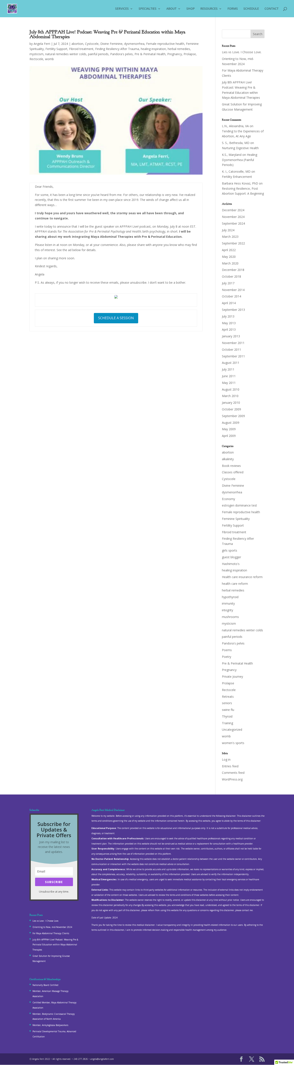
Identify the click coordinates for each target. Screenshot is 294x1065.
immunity (228, 603)
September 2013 (233, 310)
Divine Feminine (111, 44)
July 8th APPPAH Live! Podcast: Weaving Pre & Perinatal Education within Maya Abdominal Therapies (55, 944)
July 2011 (228, 369)
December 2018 (233, 270)
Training (227, 723)
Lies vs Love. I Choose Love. (242, 52)
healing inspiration (153, 49)
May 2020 (229, 257)
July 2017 (228, 283)
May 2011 (229, 383)
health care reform (235, 584)
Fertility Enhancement (237, 177)
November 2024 (233, 217)
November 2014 (233, 290)
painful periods (98, 54)
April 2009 (229, 436)
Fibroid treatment (81, 49)
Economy (228, 499)
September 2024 (233, 223)
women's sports (233, 743)
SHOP (190, 9)
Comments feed (233, 773)
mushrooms (230, 617)
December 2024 (233, 210)
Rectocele (36, 59)
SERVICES (122, 9)
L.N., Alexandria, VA (235, 126)
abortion (77, 44)
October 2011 (231, 349)
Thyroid (227, 716)
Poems (227, 650)
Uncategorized (232, 729)
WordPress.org (232, 779)
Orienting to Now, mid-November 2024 (52, 927)
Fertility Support (56, 49)
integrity (227, 610)
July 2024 (228, 230)
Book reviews (231, 466)
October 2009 (231, 409)
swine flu (228, 710)
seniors (227, 703)
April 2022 (229, 250)
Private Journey (232, 676)
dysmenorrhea (134, 44)
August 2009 (230, 423)
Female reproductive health (165, 44)
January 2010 (231, 402)
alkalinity (228, 459)
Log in (226, 759)
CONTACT (272, 9)
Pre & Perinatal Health (150, 54)
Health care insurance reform (242, 577)
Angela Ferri (42, 44)
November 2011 (233, 343)
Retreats (228, 696)
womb (49, 59)
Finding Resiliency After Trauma (117, 49)
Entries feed (230, 766)
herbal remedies (179, 49)
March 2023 (230, 237)
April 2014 (229, 303)
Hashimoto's (231, 564)
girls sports (229, 550)
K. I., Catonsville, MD (236, 171)
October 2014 (231, 296)
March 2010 (230, 396)
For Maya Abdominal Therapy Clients (50, 933)
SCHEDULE (251, 9)
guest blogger (231, 557)
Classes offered (232, 472)
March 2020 (230, 263)
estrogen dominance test (239, 505)
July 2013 (228, 316)
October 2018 (231, 276)
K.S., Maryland (231, 155)
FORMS (232, 9)
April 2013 (229, 329)
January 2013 (231, 336)
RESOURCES (209, 9)
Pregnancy (174, 54)
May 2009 (229, 429)
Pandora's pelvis (121, 54)
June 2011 (229, 376)
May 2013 (229, 323)
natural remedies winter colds (65, 54)
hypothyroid (230, 597)
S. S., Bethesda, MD (235, 143)
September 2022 (233, 243)
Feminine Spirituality (236, 519)
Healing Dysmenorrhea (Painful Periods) (239, 160)
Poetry (226, 657)
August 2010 (230, 389)
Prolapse (190, 54)
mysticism (36, 54)
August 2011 (230, 363)
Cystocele (92, 44)
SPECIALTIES (147, 9)
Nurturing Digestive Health (240, 148)
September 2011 (233, 356)
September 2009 (233, 416)
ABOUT (171, 9)
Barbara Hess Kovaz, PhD (240, 183)
